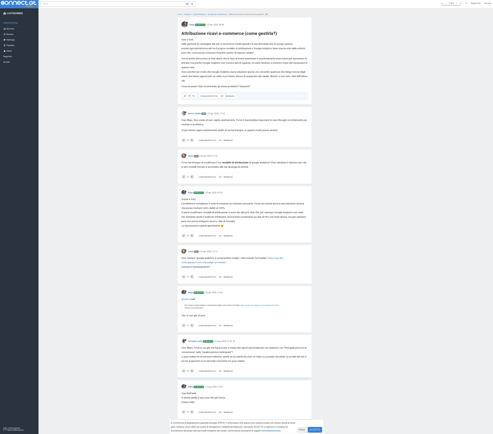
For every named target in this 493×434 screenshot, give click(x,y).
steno (191, 156)
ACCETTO (315, 430)
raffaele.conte (195, 341)
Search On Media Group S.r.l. (16, 430)
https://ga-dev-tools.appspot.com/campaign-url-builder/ (259, 305)
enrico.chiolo (194, 113)
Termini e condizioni (14, 428)
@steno (185, 299)
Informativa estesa (271, 430)
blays (192, 24)
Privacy (5, 428)
